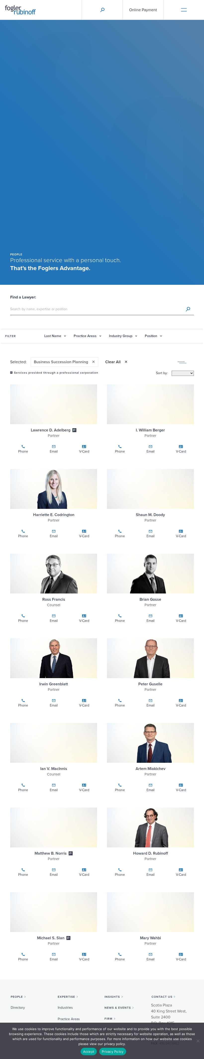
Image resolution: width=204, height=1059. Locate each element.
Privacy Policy (113, 1052)
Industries (65, 1007)
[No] (197, 1040)
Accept (89, 1052)
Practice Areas (69, 1019)
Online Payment (143, 9)
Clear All (113, 361)
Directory (18, 1007)
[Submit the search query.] (188, 309)
